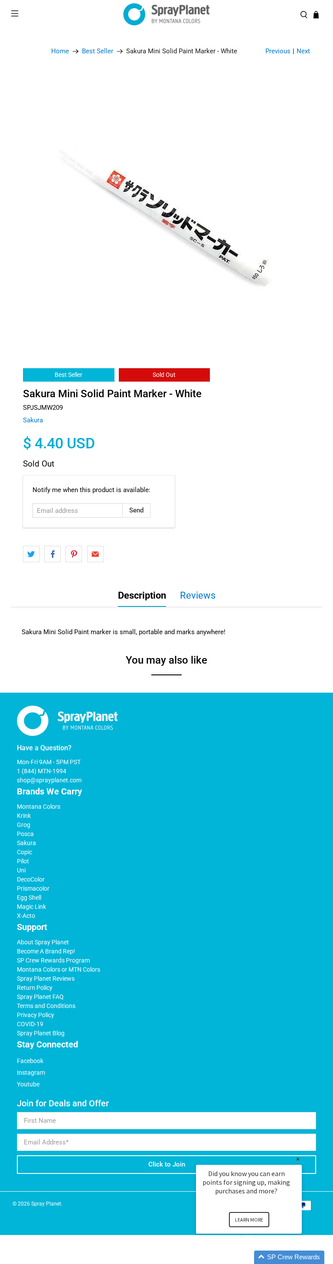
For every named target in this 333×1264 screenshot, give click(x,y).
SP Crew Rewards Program (53, 960)
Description (142, 595)
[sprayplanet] (166, 14)
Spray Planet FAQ (40, 996)
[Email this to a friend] (95, 554)
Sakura (33, 420)
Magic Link (31, 906)
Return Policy (34, 987)
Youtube (28, 1084)
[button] (259, 1257)
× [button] (298, 1159)
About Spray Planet (43, 942)
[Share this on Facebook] (52, 554)
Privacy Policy (35, 1014)
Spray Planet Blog (41, 1033)
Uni (21, 870)
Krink (24, 815)
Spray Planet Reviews (46, 978)
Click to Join (166, 1164)
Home (60, 51)
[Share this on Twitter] (31, 554)
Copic (24, 852)
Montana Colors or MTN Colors (58, 969)
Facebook (30, 1060)
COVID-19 (30, 1024)
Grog (23, 824)
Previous (278, 51)
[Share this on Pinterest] (73, 554)
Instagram (31, 1072)
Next (303, 51)
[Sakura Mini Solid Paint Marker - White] (166, 212)
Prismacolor (33, 888)
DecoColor (31, 879)
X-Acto (26, 915)
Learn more (249, 1219)
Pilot (23, 861)
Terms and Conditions (46, 1005)
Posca (25, 833)
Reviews (197, 595)
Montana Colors (38, 806)
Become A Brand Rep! (46, 951)
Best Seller (97, 51)
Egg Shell (29, 897)
